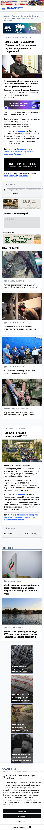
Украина (16, 194)
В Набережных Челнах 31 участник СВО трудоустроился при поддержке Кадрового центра (20, 329)
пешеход (34, 534)
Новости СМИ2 (8, 233)
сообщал (21, 131)
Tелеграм (13, 176)
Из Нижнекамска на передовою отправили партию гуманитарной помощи (20, 372)
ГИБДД (19, 534)
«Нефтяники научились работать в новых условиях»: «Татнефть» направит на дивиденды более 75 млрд (21, 589)
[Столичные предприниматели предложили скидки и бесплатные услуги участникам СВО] (22, 264)
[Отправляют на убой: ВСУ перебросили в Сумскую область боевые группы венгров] (22, 392)
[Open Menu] (3, 8)
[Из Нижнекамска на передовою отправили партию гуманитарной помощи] (22, 350)
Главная (7, 16)
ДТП (26, 534)
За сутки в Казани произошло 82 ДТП (16, 434)
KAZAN (15, 8)
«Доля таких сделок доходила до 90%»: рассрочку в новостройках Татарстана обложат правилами (20, 634)
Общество (19, 281)
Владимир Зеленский (15, 190)
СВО (8, 194)
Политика (15, 16)
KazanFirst (11, 184)
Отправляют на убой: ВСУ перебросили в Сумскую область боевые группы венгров (19, 414)
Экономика (19, 581)
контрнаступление (33, 190)
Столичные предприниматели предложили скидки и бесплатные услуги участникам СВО (21, 286)
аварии (10, 534)
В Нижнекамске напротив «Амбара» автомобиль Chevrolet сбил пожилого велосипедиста (21, 517)
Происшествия (20, 408)
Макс (6, 176)
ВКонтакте (23, 176)
